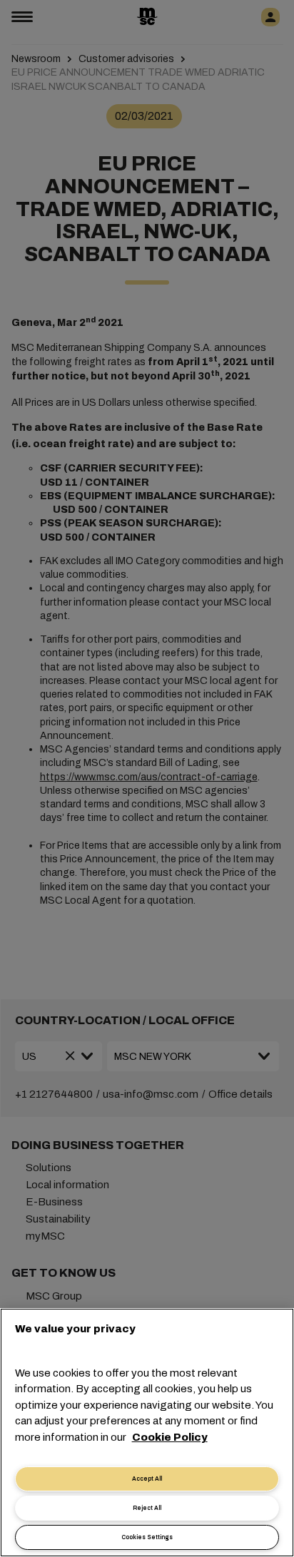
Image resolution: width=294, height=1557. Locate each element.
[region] (147, 1432)
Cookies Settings (147, 1537)
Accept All (147, 1479)
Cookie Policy (170, 1437)
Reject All (147, 1508)
